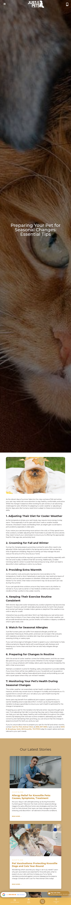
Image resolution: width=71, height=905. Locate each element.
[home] (36, 4)
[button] (4, 4)
